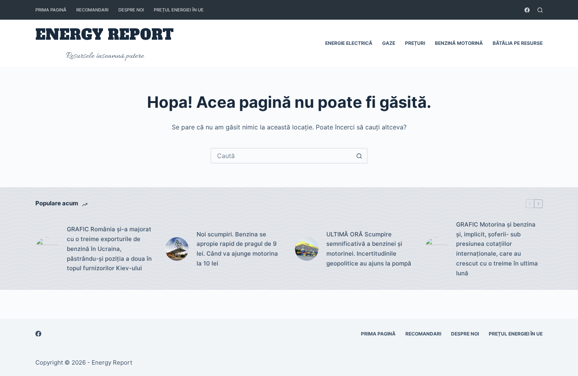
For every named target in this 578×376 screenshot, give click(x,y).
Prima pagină (50, 10)
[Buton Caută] (359, 156)
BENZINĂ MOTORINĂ (459, 43)
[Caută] (540, 10)
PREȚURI (415, 43)
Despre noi (131, 10)
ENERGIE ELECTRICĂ (348, 43)
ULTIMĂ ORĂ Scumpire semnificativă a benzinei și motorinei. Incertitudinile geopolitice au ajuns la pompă (368, 248)
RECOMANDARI (92, 10)
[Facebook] (527, 10)
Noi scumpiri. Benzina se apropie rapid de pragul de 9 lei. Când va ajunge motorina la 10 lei (237, 248)
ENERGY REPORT (104, 34)
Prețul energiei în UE (179, 10)
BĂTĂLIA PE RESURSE (518, 43)
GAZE (388, 43)
